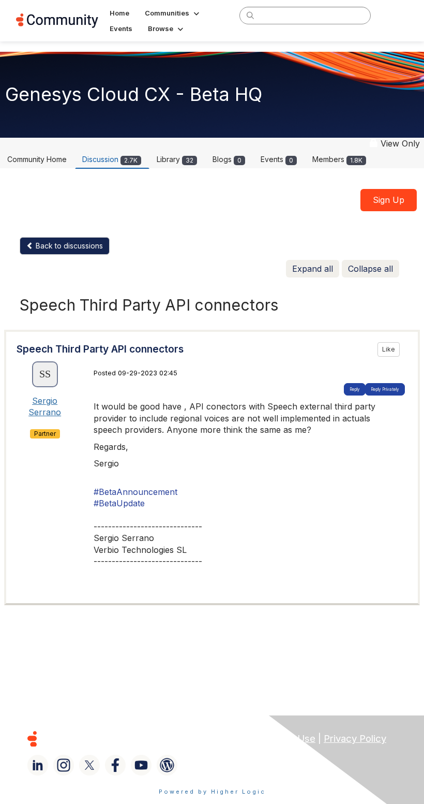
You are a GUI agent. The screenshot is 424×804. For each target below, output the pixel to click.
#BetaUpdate (119, 503)
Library (175, 159)
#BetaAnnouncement (135, 492)
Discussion (110, 159)
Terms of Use (284, 738)
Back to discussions (68, 245)
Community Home (37, 159)
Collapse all (370, 269)
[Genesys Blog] (167, 765)
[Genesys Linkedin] (37, 765)
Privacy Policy (355, 738)
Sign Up (388, 200)
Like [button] (388, 349)
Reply (355, 389)
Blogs (227, 159)
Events (277, 159)
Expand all (312, 269)
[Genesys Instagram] (63, 765)
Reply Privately (385, 389)
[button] (173, 13)
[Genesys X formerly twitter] (89, 765)
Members (337, 159)
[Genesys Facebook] (115, 765)
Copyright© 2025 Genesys (103, 738)
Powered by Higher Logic (212, 791)
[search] (250, 15)
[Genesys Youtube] (141, 765)
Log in (394, 15)
